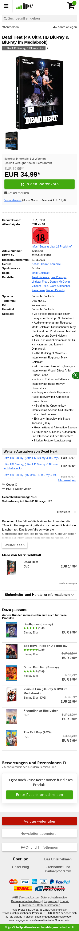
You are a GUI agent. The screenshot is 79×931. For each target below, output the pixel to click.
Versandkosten (12, 200)
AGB (15, 897)
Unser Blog (20, 867)
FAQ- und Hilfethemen (39, 847)
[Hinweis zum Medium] (47, 48)
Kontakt (64, 901)
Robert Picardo (55, 290)
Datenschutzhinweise (54, 897)
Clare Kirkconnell (60, 285)
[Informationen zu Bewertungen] (64, 763)
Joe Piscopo (58, 277)
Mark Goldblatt (41, 272)
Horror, (45, 264)
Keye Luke (38, 290)
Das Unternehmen (58, 859)
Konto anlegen (67, 26)
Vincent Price (40, 285)
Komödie (55, 264)
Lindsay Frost (40, 281)
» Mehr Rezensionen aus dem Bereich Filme (29, 767)
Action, (36, 264)
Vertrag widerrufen (39, 821)
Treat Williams (40, 277)
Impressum (51, 901)
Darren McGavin (60, 281)
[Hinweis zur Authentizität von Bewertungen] (43, 628)
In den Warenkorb (41, 184)
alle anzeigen (69, 583)
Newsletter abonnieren (39, 833)
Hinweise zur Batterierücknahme (40, 905)
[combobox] (39, 18)
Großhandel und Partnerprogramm (58, 869)
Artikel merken (18, 193)
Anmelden (12, 26)
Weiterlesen (15, 545)
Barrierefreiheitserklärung (26, 901)
